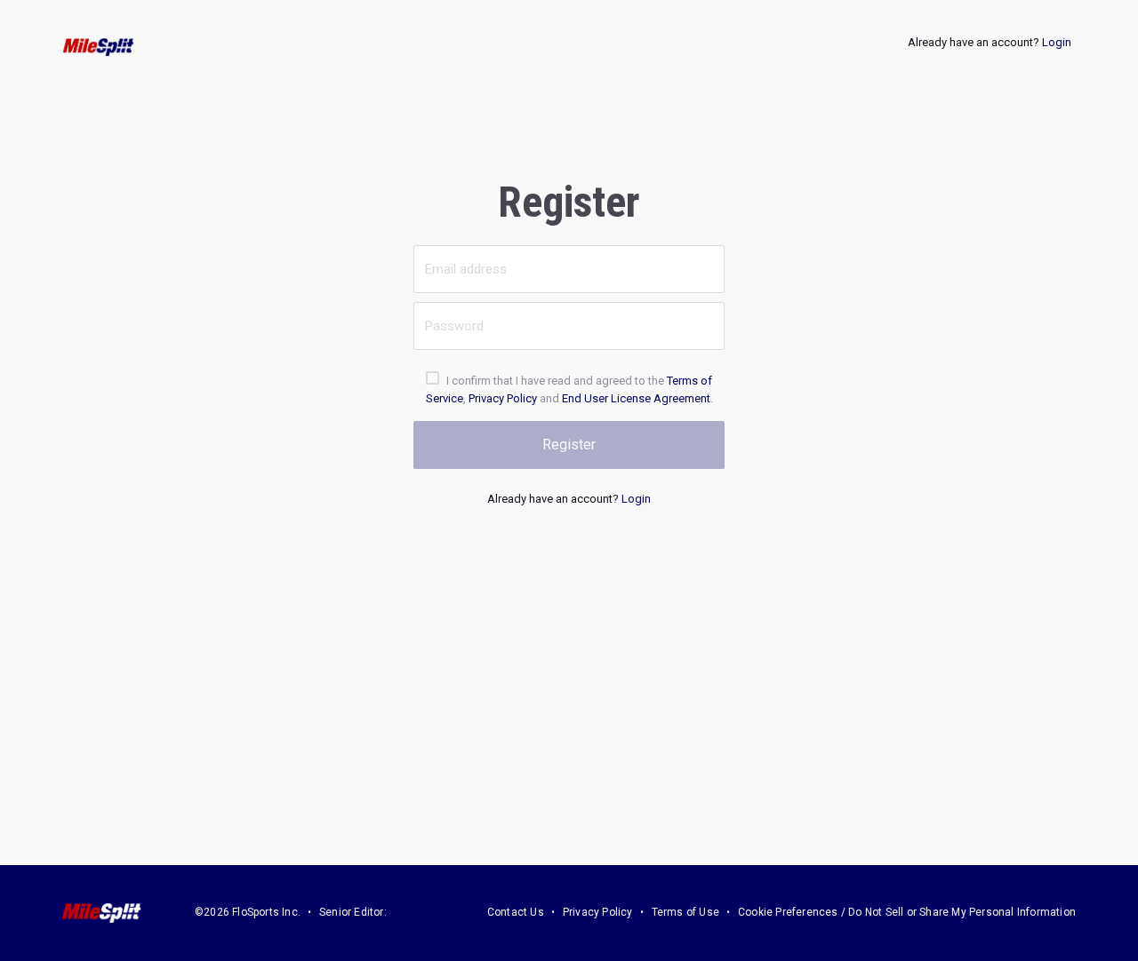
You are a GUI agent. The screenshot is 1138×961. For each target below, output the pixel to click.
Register (569, 444)
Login (1056, 42)
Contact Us (515, 912)
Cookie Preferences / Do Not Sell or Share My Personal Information (907, 912)
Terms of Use (685, 912)
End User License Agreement (636, 398)
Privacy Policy (503, 398)
